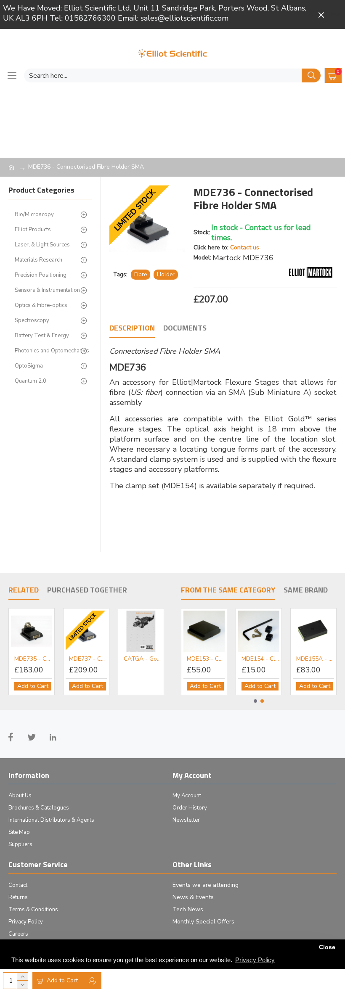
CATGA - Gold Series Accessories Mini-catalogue (143, 659)
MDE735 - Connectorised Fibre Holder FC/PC (33, 659)
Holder (166, 274)
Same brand (306, 590)
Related (23, 590)
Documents (185, 328)
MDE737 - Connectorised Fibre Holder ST (88, 659)
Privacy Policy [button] (255, 959)
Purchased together (87, 590)
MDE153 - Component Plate (223, 659)
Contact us (244, 247)
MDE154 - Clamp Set (277, 659)
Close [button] (327, 947)
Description (132, 328)
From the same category (228, 590)
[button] (255, 701)
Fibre (140, 274)
